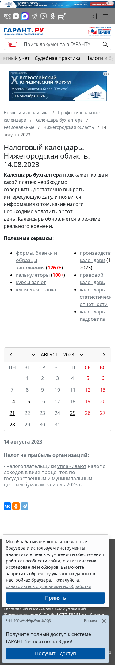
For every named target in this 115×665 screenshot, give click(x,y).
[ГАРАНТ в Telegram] (34, 16)
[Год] (81, 354)
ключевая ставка (36, 289)
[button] (94, 16)
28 (12, 424)
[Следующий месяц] (104, 354)
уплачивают (71, 466)
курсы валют (31, 282)
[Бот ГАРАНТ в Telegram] (43, 16)
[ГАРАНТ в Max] (25, 16)
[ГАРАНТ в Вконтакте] (7, 16)
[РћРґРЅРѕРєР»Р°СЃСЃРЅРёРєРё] (16, 506)
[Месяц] (33, 354)
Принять (55, 597)
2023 (68, 354)
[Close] (104, 621)
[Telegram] (24, 506)
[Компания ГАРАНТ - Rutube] (62, 16)
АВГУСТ (49, 354)
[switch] (12, 44)
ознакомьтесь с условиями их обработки (48, 586)
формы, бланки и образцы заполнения (36, 260)
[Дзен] (16, 16)
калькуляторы (33, 275)
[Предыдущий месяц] (11, 354)
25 (72, 413)
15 (27, 401)
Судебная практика (58, 58)
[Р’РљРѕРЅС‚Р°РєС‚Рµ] (7, 506)
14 (12, 401)
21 (12, 413)
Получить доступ (55, 653)
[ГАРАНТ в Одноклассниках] (52, 16)
